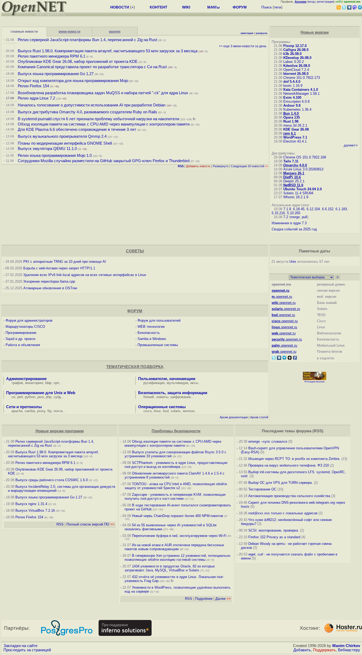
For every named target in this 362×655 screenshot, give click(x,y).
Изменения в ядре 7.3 (289, 223)
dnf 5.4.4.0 (291, 82)
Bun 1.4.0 (291, 113)
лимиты (162, 397)
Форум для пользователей (159, 320)
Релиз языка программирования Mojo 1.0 (55, 155)
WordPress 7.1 (295, 137)
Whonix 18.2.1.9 (295, 197)
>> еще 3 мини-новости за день (242, 46)
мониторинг (34, 383)
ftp (49, 411)
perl (20, 397)
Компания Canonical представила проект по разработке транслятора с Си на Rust (92, 67)
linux (157, 411)
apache (17, 411)
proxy (41, 411)
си (13, 397)
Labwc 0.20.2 (293, 62)
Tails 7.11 (290, 161)
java (40, 397)
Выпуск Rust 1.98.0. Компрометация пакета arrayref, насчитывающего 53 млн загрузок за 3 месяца (107, 51)
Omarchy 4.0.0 (295, 165)
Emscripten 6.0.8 (296, 102)
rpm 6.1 (289, 133)
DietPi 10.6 (292, 177)
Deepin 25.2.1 (293, 181)
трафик (17, 383)
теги (277, 7)
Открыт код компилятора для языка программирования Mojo (73, 81)
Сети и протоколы (24, 407)
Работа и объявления (23, 345)
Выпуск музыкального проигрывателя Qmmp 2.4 (63, 136)
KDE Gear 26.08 (296, 129)
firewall (148, 397)
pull (304, 217)
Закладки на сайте (20, 646)
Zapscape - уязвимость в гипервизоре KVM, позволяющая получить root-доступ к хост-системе (175, 497)
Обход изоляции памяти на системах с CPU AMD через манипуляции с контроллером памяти (103, 124)
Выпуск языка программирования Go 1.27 (56, 74)
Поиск (266, 7)
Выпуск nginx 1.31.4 (31, 504)
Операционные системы (162, 407)
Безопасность (149, 333)
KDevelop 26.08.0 (297, 58)
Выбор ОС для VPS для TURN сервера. (280, 483)
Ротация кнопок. (314, 381)
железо (189, 411)
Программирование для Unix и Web (40, 393)
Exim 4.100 (292, 98)
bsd (166, 411)
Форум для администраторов (29, 320)
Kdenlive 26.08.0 (296, 66)
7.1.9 (287, 209)
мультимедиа (177, 383)
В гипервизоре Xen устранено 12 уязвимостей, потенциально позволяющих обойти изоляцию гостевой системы (177, 558)
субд (57, 397)
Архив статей (259, 417)
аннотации (247, 33)
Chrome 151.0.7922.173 (301, 78)
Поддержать (324, 650)
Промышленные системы (158, 345)
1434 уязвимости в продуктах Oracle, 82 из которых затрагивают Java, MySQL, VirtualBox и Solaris (170, 568)
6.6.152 (327, 209)
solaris (176, 411)
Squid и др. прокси (20, 339)
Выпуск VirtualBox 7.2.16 (35, 510)
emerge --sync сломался (267, 441)
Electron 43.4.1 (295, 141)
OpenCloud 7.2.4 (296, 70)
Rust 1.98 (290, 121)
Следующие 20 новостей (249, 166)
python (30, 397)
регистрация (325, 1)
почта (58, 411)
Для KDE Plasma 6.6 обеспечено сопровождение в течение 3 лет (77, 129)
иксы (194, 383)
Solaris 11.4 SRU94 (298, 193)
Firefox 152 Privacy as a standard (274, 537)
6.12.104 (313, 209)
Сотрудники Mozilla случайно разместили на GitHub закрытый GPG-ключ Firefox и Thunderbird (103, 161)
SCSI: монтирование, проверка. (273, 530)
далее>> (351, 145)
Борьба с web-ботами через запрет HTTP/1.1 (59, 268)
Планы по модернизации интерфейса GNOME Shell (65, 143)
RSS (60, 524)
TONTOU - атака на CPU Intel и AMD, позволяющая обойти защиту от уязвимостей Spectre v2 (176, 486)
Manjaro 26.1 (293, 173)
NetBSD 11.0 (293, 185)
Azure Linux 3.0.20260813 (303, 169)
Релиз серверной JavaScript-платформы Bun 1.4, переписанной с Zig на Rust (87, 40)
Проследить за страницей (27, 650)
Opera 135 (291, 117)
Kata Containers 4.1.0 (300, 90)
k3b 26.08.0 (292, 54)
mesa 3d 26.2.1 (295, 125)
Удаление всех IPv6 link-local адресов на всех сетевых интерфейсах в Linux (84, 275)
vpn (56, 383)
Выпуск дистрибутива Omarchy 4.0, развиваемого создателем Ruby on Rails (88, 112)
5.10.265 (293, 213)
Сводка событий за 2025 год (294, 229)
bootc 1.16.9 (292, 86)
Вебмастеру (349, 650)
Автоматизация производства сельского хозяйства (289, 496)
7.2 (285, 217)
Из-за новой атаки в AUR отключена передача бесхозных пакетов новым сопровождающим (174, 547)
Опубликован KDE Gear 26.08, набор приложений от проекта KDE (78, 61)
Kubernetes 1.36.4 (297, 109)
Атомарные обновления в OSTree (50, 288)
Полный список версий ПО (90, 524)
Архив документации (234, 417)
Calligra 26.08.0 (295, 50)
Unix (292, 262)
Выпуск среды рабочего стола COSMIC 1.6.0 (52, 480)
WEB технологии (151, 327)
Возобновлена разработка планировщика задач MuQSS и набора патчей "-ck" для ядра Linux (103, 93)
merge (295, 217)
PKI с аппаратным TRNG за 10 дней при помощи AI (64, 262)
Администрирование (26, 379)
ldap (48, 383)
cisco (147, 411)
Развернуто (220, 166)
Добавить (302, 650)
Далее (223, 599)
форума (303, 431)
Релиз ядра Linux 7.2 (36, 98)
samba (30, 411)
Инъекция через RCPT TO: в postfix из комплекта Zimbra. (294, 459)
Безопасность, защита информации (172, 393)
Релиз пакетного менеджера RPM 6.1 (51, 56)
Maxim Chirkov (346, 646)
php (48, 397)
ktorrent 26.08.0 (295, 74)
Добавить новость (198, 166)
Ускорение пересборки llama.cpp (49, 281)
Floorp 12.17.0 (295, 46)
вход (311, 1)
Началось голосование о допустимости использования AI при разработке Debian (91, 105)
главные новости (24, 31)
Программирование (21, 333)
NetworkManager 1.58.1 (301, 94)
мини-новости (69, 31)
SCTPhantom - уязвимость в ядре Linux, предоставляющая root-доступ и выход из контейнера (176, 465)
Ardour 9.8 (292, 105)
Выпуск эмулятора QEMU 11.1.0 (47, 148)
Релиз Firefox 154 (33, 86)
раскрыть (262, 33)
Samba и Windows (152, 339)
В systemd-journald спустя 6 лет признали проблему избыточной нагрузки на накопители (98, 119)
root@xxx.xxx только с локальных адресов (282, 513)
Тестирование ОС (262, 489)
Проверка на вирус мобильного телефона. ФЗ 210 (288, 465)
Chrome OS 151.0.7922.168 (304, 157)
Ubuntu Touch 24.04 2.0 (302, 189)
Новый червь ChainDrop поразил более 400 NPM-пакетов (177, 516)
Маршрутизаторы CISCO (25, 327)
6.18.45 (298, 209)
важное (115, 31)
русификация (154, 383)
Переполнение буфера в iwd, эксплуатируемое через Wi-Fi (179, 536)
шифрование (180, 397)
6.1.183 (341, 209)
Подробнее (204, 599)
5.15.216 (278, 213)
